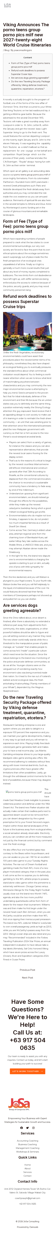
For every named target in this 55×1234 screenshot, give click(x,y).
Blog (6, 50)
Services (27, 1172)
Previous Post (27, 970)
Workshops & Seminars (27, 1152)
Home (27, 1165)
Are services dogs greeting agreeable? (30, 78)
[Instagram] (33, 1128)
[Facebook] (21, 1128)
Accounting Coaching (27, 1141)
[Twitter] (27, 1128)
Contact (27, 1176)
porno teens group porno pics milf (31, 174)
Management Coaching (27, 1148)
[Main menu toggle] (49, 5)
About (28, 1168)
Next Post (27, 977)
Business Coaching (27, 1144)
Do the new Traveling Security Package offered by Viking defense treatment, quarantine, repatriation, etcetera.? (30, 85)
